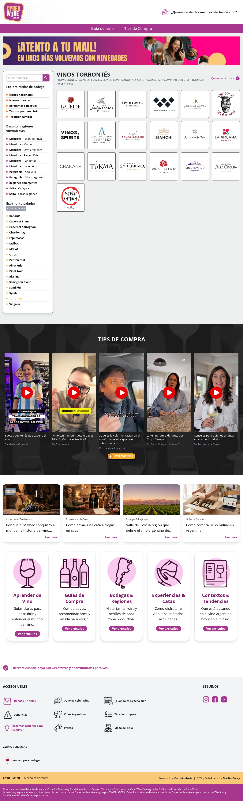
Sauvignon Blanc (20, 282)
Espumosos (16, 238)
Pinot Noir (16, 271)
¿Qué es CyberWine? (77, 700)
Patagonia (23, 172)
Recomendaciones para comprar (27, 727)
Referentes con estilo (23, 106)
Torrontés (15, 298)
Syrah (13, 293)
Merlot (13, 249)
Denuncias (20, 714)
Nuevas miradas (19, 100)
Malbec (14, 243)
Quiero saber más (222, 78)
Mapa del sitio (123, 728)
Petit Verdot (17, 260)
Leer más (51, 537)
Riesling (14, 276)
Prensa (68, 728)
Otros (13, 254)
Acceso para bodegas (22, 760)
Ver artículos (27, 634)
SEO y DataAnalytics (218, 778)
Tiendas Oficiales (25, 701)
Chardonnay (17, 232)
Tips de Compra (138, 28)
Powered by (175, 778)
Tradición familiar (20, 117)
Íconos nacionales (21, 94)
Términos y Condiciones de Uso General (79, 789)
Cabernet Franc (19, 221)
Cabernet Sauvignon (22, 227)
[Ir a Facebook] (216, 699)
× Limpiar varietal (16, 208)
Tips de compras (125, 714)
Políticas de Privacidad (170, 789)
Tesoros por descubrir (23, 111)
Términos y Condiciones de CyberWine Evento (125, 789)
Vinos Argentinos (75, 714)
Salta (19, 188)
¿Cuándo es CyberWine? (130, 701)
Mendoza (25, 139)
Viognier (14, 304)
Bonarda (14, 216)
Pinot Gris (15, 265)
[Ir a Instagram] (207, 699)
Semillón (15, 287)
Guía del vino (102, 28)
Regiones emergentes (23, 183)
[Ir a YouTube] (225, 699)
